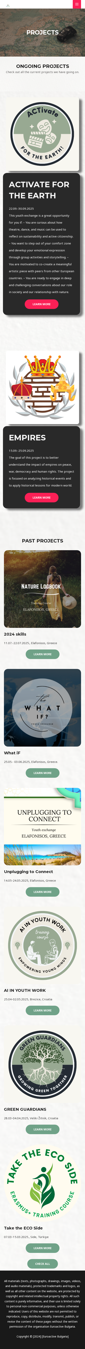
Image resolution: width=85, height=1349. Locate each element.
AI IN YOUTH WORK (25, 990)
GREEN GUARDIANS (25, 1109)
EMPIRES (27, 437)
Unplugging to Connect (28, 871)
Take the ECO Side (23, 1228)
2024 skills (15, 634)
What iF (12, 753)
